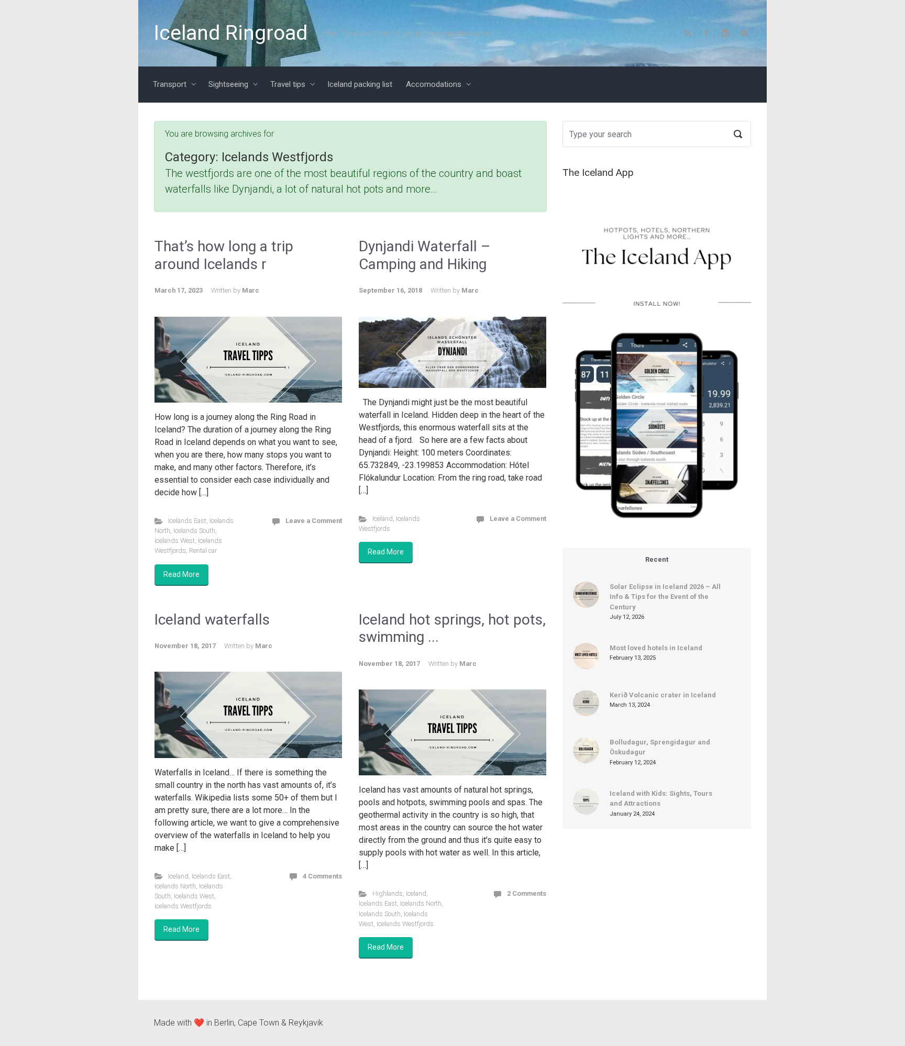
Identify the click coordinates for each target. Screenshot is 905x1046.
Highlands (387, 893)
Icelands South (194, 531)
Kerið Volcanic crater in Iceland (663, 695)
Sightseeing (228, 84)
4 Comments (322, 876)
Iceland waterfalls (212, 619)
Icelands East (187, 521)
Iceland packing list (359, 84)
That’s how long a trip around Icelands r (223, 255)
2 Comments (526, 893)
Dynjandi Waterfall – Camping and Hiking (424, 255)
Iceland (382, 518)
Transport (169, 84)
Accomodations (433, 84)
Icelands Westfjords (183, 906)
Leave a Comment (313, 521)
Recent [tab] (656, 559)
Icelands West (174, 540)
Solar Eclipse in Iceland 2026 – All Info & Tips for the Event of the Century (665, 597)
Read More (181, 574)
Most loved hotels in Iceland (656, 648)
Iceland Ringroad (230, 33)
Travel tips (287, 84)
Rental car (203, 550)
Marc (250, 290)
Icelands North (175, 886)
